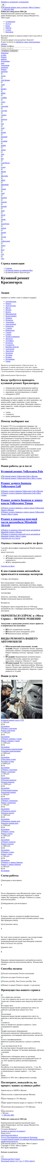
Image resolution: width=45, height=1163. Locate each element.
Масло (8, 308)
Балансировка (11, 316)
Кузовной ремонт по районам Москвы (21, 1139)
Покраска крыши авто (9, 823)
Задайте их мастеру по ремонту (13, 1131)
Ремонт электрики (8, 772)
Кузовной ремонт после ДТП (12, 720)
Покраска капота (7, 813)
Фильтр (8, 310)
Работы (8, 28)
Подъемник (10, 359)
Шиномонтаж (11, 314)
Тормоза (9, 318)
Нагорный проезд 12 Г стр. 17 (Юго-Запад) (18, 1161)
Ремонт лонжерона (8, 803)
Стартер (9, 328)
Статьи (8, 30)
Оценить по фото (8, 566)
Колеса (8, 312)
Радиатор (9, 343)
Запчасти (9, 339)
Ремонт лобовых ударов (10, 741)
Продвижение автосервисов (18, 1137)
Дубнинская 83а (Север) (10, 1159)
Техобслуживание (13, 337)
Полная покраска (7, 782)
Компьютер (10, 330)
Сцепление (10, 349)
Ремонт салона (6, 834)
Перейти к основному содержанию (15, 2)
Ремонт (8, 304)
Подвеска (9, 320)
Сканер (8, 332)
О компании (10, 22)
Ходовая (9, 355)
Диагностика (11, 306)
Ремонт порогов (7, 844)
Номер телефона (7, 46)
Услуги (8, 24)
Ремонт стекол (6, 854)
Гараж (8, 361)
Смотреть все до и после (10, 538)
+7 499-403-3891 (7, 9)
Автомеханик (11, 301)
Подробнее (5, 726)
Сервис (8, 334)
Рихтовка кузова (7, 761)
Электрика (10, 322)
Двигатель (10, 351)
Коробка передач (12, 347)
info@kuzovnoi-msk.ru (9, 1135)
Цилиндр (9, 353)
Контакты (9, 32)
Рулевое (9, 357)
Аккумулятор (11, 324)
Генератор (10, 326)
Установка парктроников (11, 751)
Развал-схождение (8, 730)
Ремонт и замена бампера (11, 864)
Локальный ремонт (8, 792)
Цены (8, 26)
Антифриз (10, 341)
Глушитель (10, 345)
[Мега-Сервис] (20, 7)
